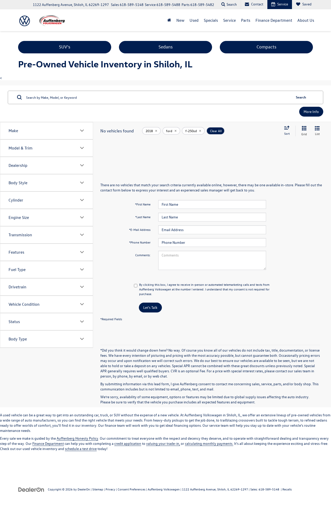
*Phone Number (140, 242)
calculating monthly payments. (209, 443)
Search (301, 97)
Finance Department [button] (273, 20)
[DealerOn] (31, 489)
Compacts (266, 46)
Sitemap (97, 489)
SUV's (64, 46)
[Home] (169, 20)
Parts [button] (245, 20)
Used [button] (194, 20)
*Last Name (143, 217)
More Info (311, 111)
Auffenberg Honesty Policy (77, 438)
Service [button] (229, 20)
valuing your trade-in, (163, 443)
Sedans (166, 46)
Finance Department (48, 443)
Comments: (143, 255)
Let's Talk (150, 307)
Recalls (287, 489)
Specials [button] (211, 20)
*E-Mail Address (140, 229)
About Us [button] (305, 20)
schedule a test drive (81, 448)
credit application (127, 443)
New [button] (180, 20)
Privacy (110, 489)
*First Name (143, 204)
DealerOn (84, 489)
